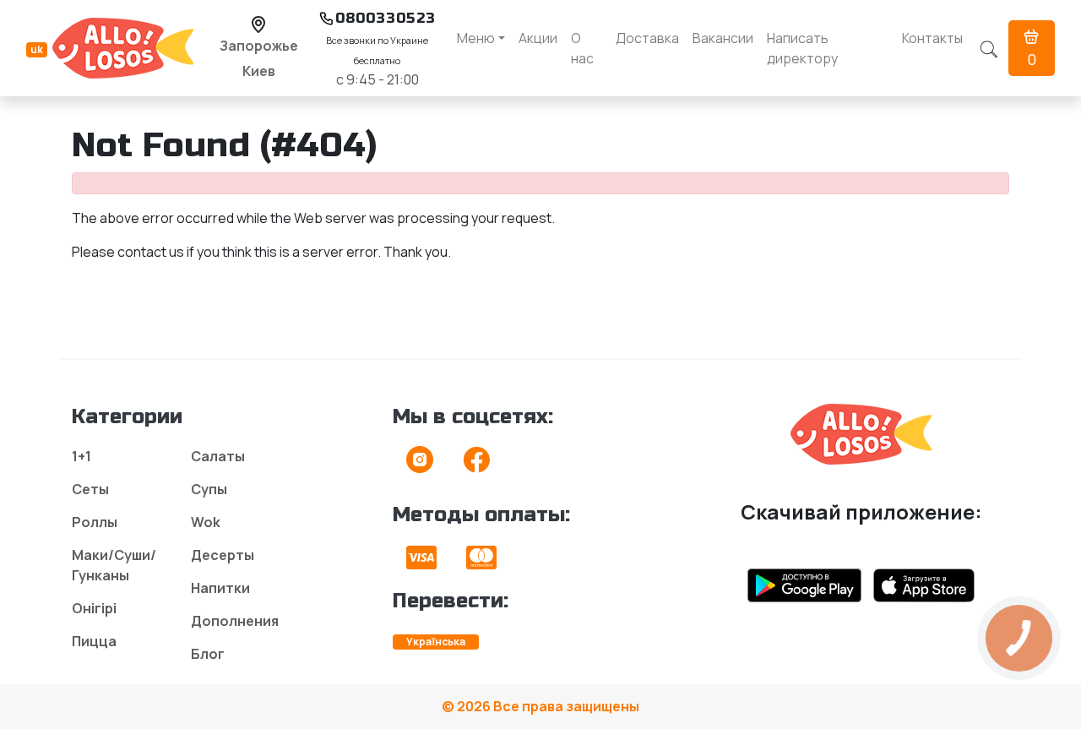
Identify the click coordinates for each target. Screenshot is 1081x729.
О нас (582, 48)
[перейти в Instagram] (420, 464)
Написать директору (802, 48)
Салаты (218, 456)
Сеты (90, 489)
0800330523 (385, 18)
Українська (435, 641)
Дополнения (235, 621)
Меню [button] (476, 38)
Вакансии (723, 38)
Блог (208, 654)
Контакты (932, 38)
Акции (538, 38)
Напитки (220, 588)
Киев (258, 71)
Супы (209, 489)
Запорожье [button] (259, 45)
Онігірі (94, 608)
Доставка (647, 38)
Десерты (222, 555)
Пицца (94, 641)
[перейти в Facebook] (476, 464)
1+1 (81, 456)
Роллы (94, 522)
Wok (205, 522)
